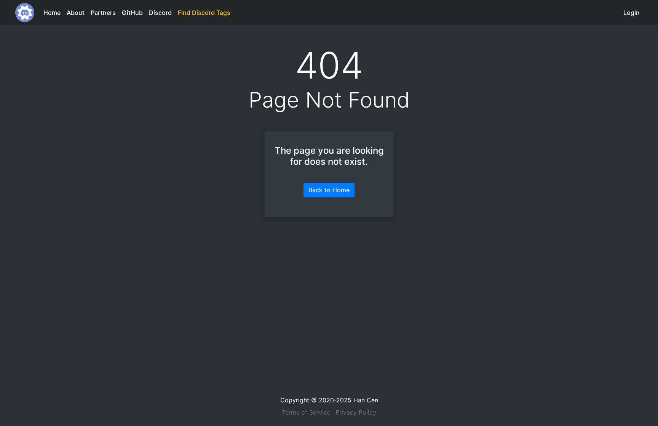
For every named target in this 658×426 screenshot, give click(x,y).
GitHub (132, 12)
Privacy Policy (355, 412)
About (76, 12)
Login (631, 12)
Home (52, 12)
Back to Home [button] (329, 190)
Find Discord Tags (204, 12)
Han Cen (365, 400)
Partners (103, 12)
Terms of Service (306, 412)
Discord (160, 12)
